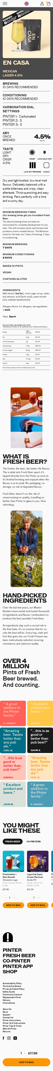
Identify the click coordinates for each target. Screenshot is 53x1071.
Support (6, 1014)
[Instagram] (9, 1037)
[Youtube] (15, 1037)
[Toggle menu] (5, 3)
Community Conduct (12, 994)
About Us (7, 1009)
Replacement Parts (12, 997)
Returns (6, 1031)
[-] (18, 1053)
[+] (24, 1053)
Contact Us (8, 1017)
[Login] (42, 3)
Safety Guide (9, 991)
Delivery (6, 1000)
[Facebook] (3, 1037)
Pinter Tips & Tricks (12, 1026)
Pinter (12, 950)
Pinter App (18, 966)
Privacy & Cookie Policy (13, 989)
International (9, 1003)
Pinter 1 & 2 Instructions (14, 1023)
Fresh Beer (19, 955)
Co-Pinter (16, 961)
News (5, 1012)
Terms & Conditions (12, 986)
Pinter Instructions (12, 1020)
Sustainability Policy (12, 983)
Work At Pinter (10, 1028)
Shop (10, 971)
